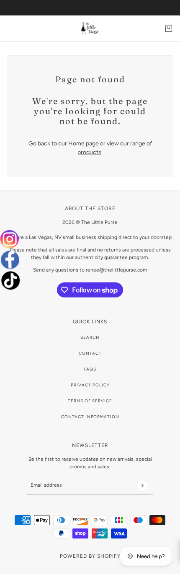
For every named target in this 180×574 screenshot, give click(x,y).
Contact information (90, 416)
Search (90, 337)
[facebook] (10, 259)
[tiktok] (9, 280)
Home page (83, 143)
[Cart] (168, 28)
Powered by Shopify (90, 556)
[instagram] (10, 239)
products (89, 152)
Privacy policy (90, 385)
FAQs (90, 369)
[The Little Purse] (90, 28)
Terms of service (90, 401)
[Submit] (142, 485)
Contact (90, 353)
